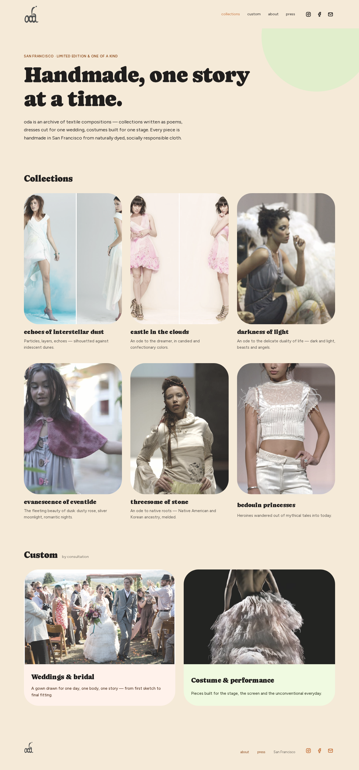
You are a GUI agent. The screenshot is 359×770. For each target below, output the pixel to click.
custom (254, 14)
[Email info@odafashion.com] (330, 14)
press (290, 14)
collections (230, 14)
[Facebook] (319, 14)
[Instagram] (308, 14)
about (273, 14)
